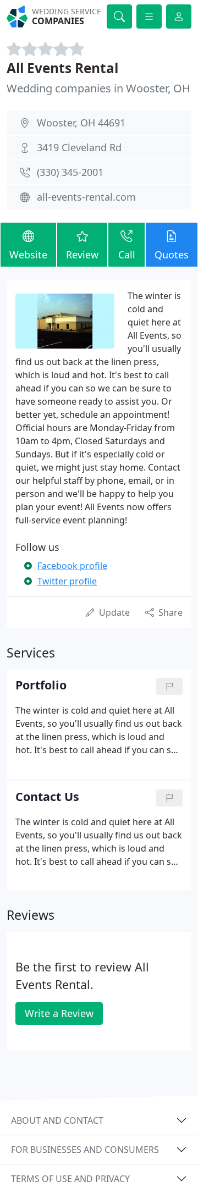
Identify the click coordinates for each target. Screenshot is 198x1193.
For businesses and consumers (85, 1150)
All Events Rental (62, 68)
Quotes (172, 254)
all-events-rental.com (86, 196)
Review (82, 254)
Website (28, 254)
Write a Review (59, 1013)
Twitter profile (67, 581)
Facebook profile (72, 566)
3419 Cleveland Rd (79, 147)
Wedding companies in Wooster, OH (98, 88)
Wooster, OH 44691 (81, 122)
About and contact (57, 1120)
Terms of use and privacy (70, 1179)
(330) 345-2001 (70, 172)
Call (126, 254)
